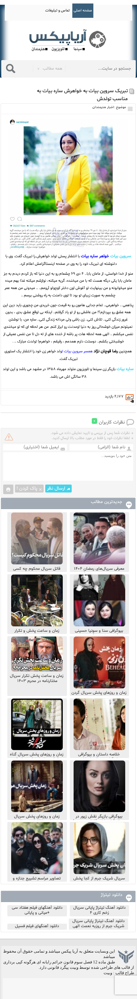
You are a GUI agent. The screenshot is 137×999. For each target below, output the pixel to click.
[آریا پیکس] (68, 40)
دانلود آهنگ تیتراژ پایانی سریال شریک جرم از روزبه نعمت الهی (98, 923)
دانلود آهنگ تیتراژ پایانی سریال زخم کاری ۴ (99, 910)
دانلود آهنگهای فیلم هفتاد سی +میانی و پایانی (37, 910)
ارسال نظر (56, 488)
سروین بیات (120, 256)
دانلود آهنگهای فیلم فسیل (37, 926)
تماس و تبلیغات (57, 10)
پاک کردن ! (27, 488)
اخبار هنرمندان (103, 107)
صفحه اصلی (83, 10)
